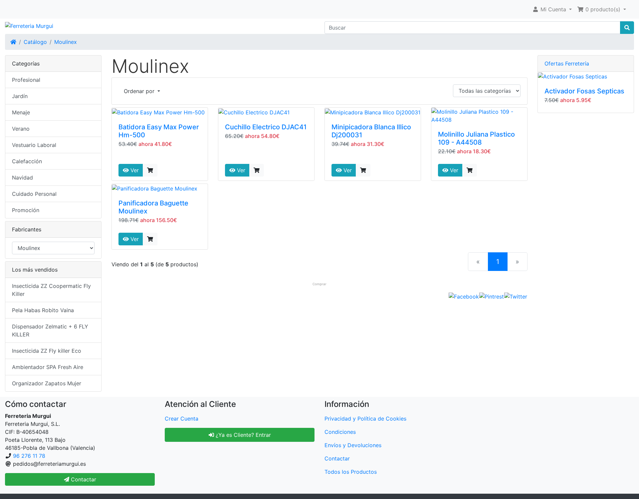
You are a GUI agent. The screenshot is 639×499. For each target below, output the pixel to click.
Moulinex (65, 42)
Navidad (22, 177)
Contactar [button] (82, 479)
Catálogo (35, 42)
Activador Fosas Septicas (584, 91)
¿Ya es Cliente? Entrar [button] (242, 435)
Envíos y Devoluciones (352, 445)
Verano (21, 128)
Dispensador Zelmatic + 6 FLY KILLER (50, 330)
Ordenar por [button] (140, 91)
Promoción (25, 210)
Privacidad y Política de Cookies (365, 418)
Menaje (21, 112)
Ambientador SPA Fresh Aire (47, 367)
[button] (552, 9)
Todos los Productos (350, 471)
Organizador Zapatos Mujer (46, 383)
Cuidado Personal (34, 193)
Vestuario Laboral (34, 145)
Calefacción (27, 161)
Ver (134, 170)
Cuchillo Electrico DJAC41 (266, 127)
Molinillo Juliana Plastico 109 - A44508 (476, 138)
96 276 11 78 (29, 455)
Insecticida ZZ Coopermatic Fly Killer (51, 290)
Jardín (20, 96)
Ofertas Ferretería (566, 63)
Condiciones (340, 432)
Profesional (26, 79)
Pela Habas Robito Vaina (43, 310)
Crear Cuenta (181, 418)
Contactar (337, 458)
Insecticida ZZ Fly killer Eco (46, 350)
